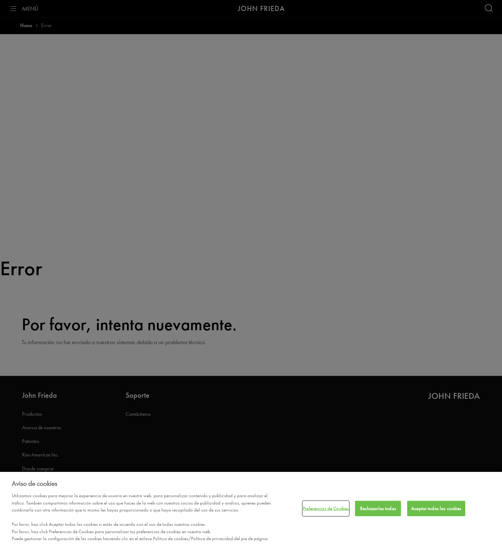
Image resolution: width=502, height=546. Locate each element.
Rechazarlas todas (378, 508)
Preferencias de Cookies (326, 508)
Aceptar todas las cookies (436, 508)
